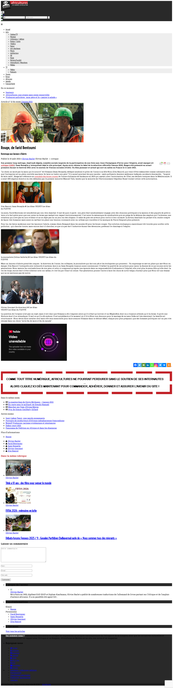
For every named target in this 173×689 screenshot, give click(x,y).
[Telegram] (160, 365)
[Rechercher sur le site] (2, 12)
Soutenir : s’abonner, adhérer (23, 670)
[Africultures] (14, 9)
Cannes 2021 (27, 101)
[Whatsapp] (152, 365)
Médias (12, 65)
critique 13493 (7, 165)
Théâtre (13, 44)
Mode (12, 58)
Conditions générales (20, 675)
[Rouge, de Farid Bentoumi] (42, 141)
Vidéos (12, 69)
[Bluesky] (164, 365)
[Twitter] (139, 365)
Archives (46, 684)
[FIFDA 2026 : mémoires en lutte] (18, 503)
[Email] (144, 365)
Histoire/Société (15, 60)
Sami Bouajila (14, 446)
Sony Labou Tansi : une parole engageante (25, 418)
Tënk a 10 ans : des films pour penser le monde (28, 483)
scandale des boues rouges (46, 176)
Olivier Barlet (28, 158)
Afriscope (9, 79)
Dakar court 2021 (13, 425)
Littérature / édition (17, 39)
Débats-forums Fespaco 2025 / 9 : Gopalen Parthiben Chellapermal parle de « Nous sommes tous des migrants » (61, 538)
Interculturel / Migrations (18, 62)
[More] (169, 365)
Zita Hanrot (13, 451)
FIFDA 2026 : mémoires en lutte (21, 510)
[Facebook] (135, 365)
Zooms (8, 74)
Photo (12, 51)
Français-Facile (10, 84)
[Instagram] (156, 365)
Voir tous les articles (15, 631)
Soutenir (10, 92)
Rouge (8, 436)
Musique (13, 37)
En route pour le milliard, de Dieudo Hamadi (28, 404)
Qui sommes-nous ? (15, 635)
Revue (8, 77)
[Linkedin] (148, 365)
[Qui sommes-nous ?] (2, 20)
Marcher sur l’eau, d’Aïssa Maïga (23, 407)
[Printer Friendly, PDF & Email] (165, 164)
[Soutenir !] (86, 383)
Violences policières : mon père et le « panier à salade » (31, 97)
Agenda (8, 81)
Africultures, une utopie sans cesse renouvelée (27, 95)
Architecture (14, 53)
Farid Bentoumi (15, 443)
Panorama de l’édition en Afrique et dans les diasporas (31, 428)
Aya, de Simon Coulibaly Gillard (23, 409)
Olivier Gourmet (15, 448)
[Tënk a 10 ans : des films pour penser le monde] (18, 475)
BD (11, 55)
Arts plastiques (15, 48)
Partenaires (15, 672)
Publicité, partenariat (20, 677)
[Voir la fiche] (11, 589)
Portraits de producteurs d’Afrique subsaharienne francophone (35, 420)
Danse (12, 46)
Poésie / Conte (15, 41)
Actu (7, 32)
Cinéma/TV (14, 34)
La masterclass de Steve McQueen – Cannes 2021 (31, 402)
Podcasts (13, 72)
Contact (14, 680)
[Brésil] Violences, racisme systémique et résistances (31, 423)
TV (6, 67)
